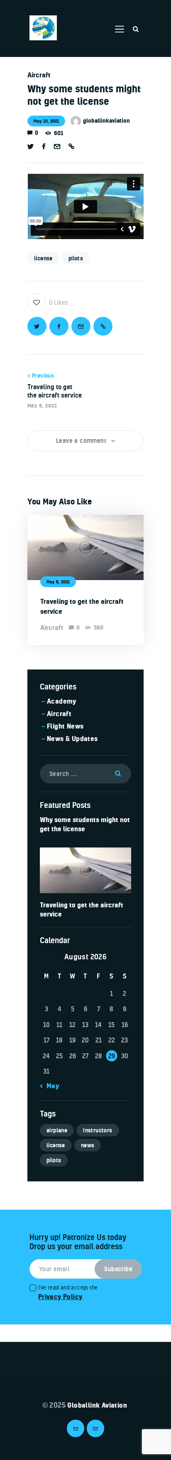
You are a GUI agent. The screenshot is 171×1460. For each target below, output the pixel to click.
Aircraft (39, 75)
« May (50, 1086)
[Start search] (136, 29)
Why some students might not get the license (85, 824)
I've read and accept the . (68, 1292)
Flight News (65, 726)
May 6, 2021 (58, 582)
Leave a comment (82, 441)
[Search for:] (85, 773)
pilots (75, 258)
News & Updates (72, 738)
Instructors (97, 1130)
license (43, 258)
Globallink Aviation (96, 1405)
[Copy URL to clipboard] (71, 147)
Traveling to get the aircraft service (82, 606)
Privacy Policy (60, 1296)
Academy (61, 701)
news (88, 1145)
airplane (56, 1130)
